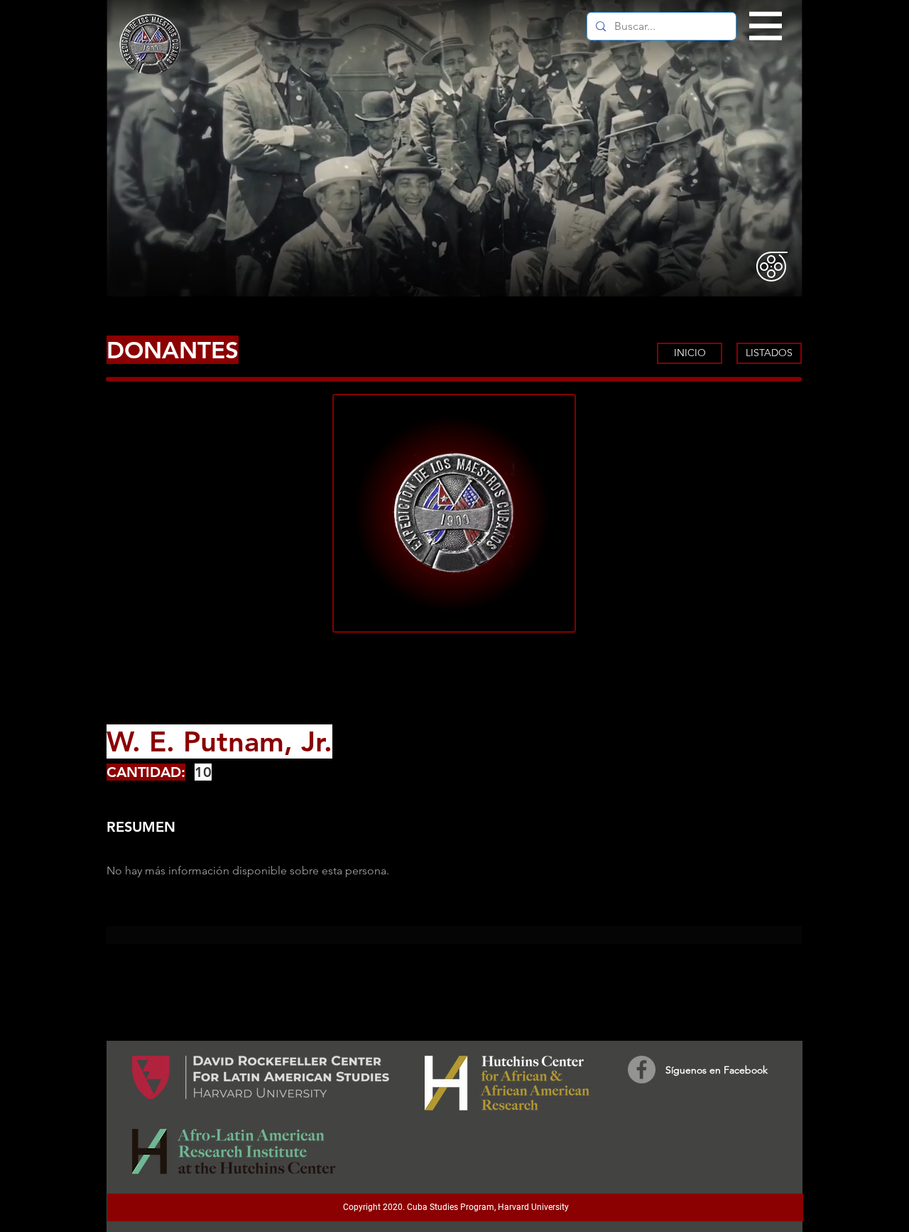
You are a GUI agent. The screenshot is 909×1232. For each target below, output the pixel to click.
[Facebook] (641, 1069)
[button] (766, 26)
